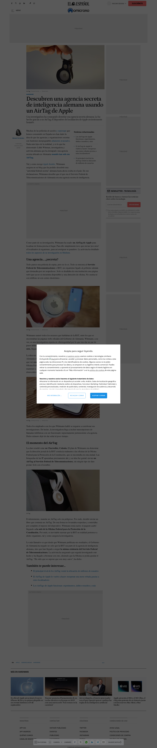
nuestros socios (73, 356)
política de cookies (97, 370)
